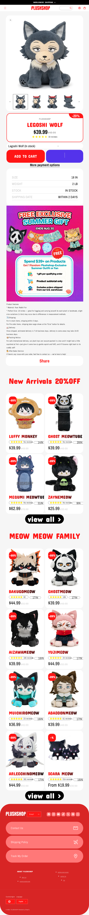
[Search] (71, 8)
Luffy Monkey (23, 436)
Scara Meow (60, 773)
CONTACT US (63, 876)
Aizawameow (22, 652)
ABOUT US (24, 877)
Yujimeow (58, 652)
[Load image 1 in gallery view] (20, 101)
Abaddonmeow (62, 712)
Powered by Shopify (24, 909)
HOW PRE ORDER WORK (25, 881)
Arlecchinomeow (26, 773)
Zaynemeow (60, 496)
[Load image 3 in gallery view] (52, 101)
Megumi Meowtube (28, 496)
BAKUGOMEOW (22, 591)
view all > (44, 518)
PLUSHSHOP (14, 909)
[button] (40, 136)
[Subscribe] (38, 814)
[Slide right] (79, 101)
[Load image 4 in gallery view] (68, 101)
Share (45, 361)
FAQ (64, 880)
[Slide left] (10, 101)
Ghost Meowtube (65, 436)
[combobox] (66, 8)
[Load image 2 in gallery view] (36, 101)
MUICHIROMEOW (24, 712)
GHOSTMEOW (59, 591)
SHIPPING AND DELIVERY (63, 872)
